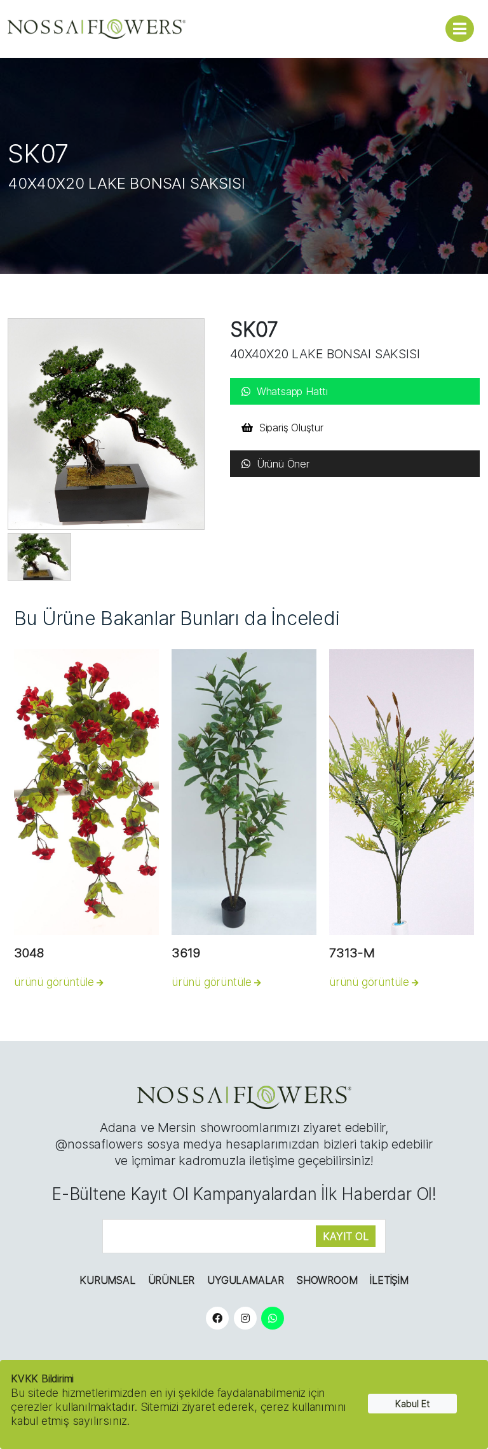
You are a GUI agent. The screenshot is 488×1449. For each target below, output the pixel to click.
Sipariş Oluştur (291, 427)
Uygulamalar (245, 1280)
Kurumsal (107, 1280)
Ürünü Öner (283, 463)
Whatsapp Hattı (292, 391)
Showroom (327, 1280)
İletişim (389, 1280)
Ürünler (171, 1280)
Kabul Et (412, 1403)
